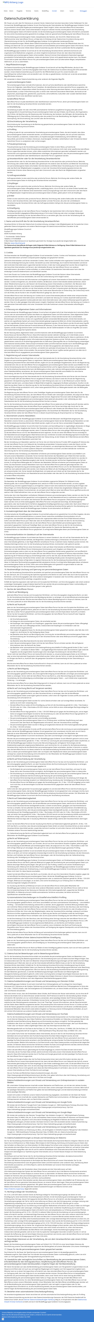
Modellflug (45, 11)
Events (36, 11)
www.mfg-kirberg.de (18, 243)
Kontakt (54, 11)
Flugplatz (19, 11)
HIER (28, 1317)
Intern (62, 11)
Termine (28, 11)
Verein (11, 11)
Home (5, 11)
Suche (71, 11)
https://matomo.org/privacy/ (14, 1189)
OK (3, 1319)
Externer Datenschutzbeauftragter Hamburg (39, 1300)
